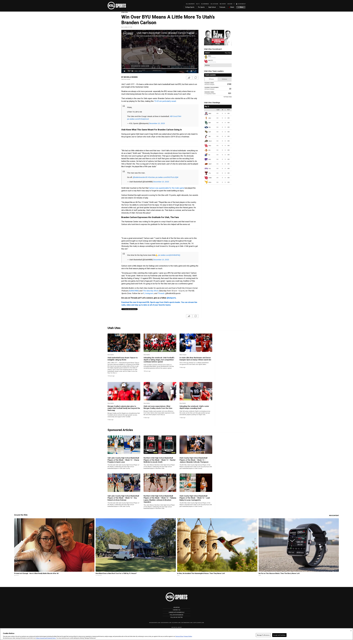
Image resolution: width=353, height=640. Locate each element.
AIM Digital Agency (176, 627)
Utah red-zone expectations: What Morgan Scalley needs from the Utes (158, 407)
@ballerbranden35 (140, 177)
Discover (229, 3)
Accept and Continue (279, 635)
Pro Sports (201, 7)
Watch (232, 7)
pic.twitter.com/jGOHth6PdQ (169, 255)
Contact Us (176, 610)
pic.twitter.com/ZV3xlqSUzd (138, 119)
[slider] (159, 68)
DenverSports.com (166, 622)
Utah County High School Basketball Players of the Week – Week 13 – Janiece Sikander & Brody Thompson (194, 460)
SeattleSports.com (198, 622)
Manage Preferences (263, 635)
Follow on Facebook (176, 614)
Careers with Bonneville (176, 612)
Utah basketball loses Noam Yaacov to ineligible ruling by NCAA (123, 359)
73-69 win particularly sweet (165, 101)
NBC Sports (223, 3)
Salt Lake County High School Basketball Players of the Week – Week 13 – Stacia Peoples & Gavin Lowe (123, 460)
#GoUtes (151, 177)
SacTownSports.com (186, 622)
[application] (159, 51)
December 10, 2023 (157, 123)
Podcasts (222, 7)
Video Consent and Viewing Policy (46, 638)
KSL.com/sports (190, 3)
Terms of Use (179, 636)
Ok (351, 630)
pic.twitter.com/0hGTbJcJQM (167, 177)
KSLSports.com (176, 622)
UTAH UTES (124, 12)
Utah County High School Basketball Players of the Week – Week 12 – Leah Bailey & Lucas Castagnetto (195, 498)
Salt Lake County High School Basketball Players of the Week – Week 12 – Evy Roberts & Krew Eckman (123, 498)
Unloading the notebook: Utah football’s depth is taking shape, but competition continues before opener (159, 360)
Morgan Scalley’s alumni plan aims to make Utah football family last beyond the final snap (124, 408)
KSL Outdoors (214, 3)
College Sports (189, 7)
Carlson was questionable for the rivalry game (166, 188)
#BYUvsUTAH (175, 116)
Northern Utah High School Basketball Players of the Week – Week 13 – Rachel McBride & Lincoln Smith (159, 460)
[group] (133, 71)
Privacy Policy (188, 636)
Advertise (176, 607)
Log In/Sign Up (241, 3)
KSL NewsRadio (205, 3)
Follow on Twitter (176, 617)
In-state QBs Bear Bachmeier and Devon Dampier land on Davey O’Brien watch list (195, 359)
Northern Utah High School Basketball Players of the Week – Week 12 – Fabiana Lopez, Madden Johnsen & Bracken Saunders (160, 499)
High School (212, 7)
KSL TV (197, 3)
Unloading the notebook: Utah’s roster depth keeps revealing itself (194, 407)
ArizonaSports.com (154, 622)
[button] (160, 51)
